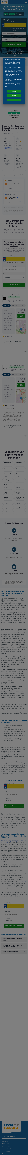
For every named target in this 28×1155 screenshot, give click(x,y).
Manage (14, 95)
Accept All (14, 91)
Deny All (14, 100)
